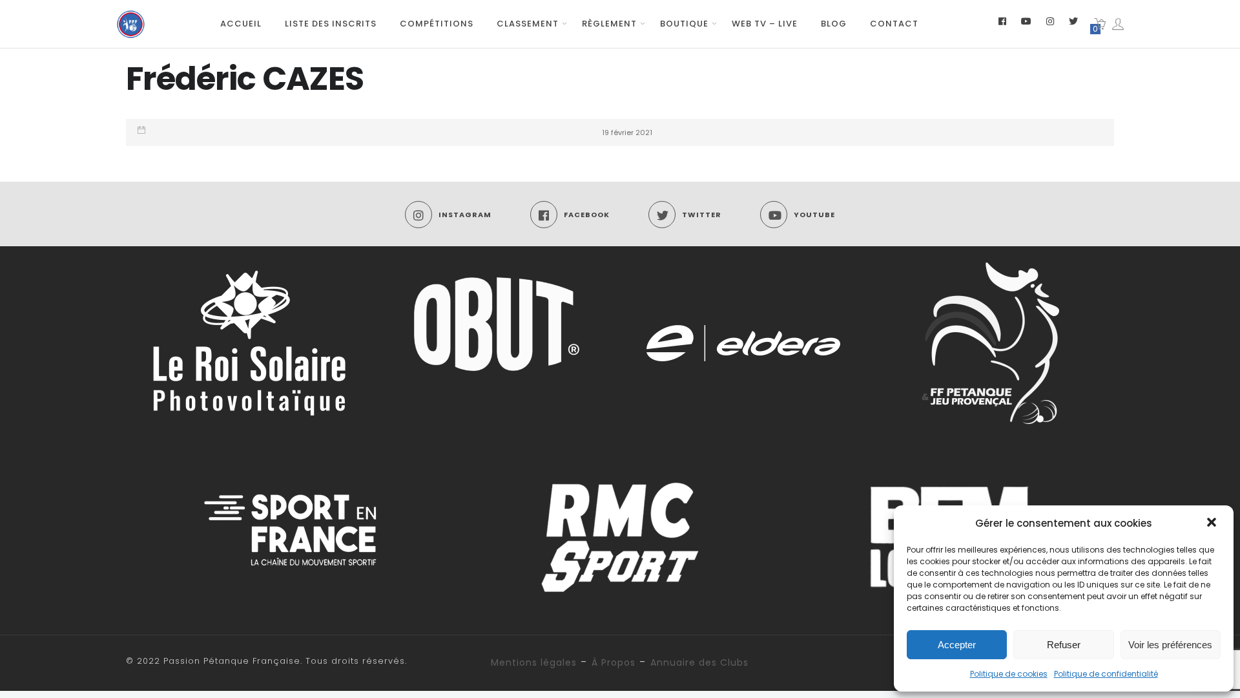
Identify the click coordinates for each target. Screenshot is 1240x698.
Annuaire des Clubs (699, 662)
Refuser (1063, 644)
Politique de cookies (1009, 673)
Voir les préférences (1170, 644)
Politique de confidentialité (1106, 673)
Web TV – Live (765, 23)
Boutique (684, 23)
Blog (834, 23)
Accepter (957, 644)
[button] (1213, 523)
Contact (894, 23)
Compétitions (436, 23)
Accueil (241, 23)
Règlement (609, 23)
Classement (528, 23)
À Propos (614, 662)
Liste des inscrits (331, 23)
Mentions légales (534, 662)
